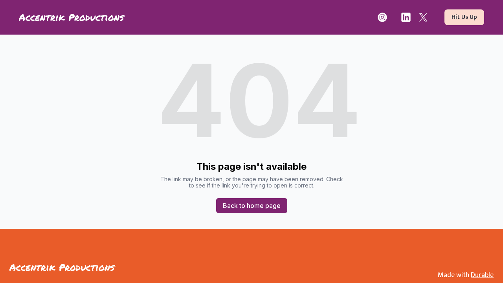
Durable (482, 275)
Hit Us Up (464, 17)
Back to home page (252, 205)
